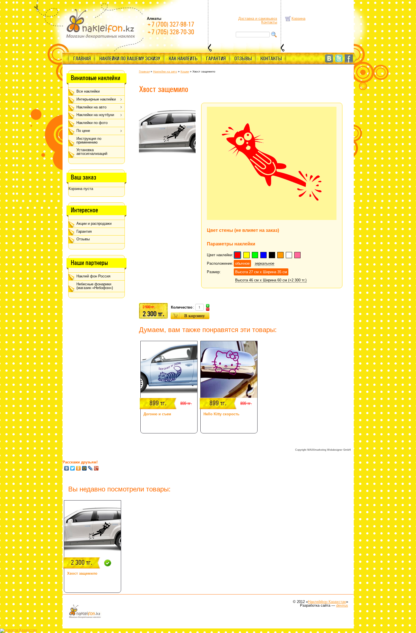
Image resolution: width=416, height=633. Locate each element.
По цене (83, 131)
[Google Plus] (96, 468)
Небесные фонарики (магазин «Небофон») (94, 286)
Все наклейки (88, 91)
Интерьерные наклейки (96, 99)
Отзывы (243, 59)
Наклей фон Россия (93, 276)
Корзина (298, 18)
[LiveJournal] (90, 468)
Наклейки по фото (92, 123)
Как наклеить (183, 59)
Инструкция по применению (88, 140)
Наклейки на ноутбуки (95, 115)
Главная (82, 59)
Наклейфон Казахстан (327, 602)
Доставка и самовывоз (257, 18)
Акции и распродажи (93, 223)
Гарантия (216, 59)
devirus (342, 605)
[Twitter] (73, 468)
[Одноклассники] (79, 468)
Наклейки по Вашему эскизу (129, 59)
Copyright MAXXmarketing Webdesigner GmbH (323, 449)
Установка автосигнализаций (91, 152)
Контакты (269, 22)
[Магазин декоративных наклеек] (100, 23)
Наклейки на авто (91, 107)
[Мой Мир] (84, 468)
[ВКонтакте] (67, 468)
